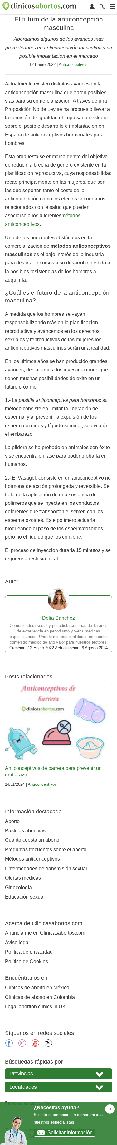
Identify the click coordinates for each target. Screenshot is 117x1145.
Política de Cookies (26, 961)
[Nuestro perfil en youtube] (35, 1045)
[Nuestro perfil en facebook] (9, 1045)
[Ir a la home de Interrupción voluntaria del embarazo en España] (39, 7)
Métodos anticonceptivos (32, 859)
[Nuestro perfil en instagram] (22, 1045)
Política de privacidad (29, 951)
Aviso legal (17, 942)
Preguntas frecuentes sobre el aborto (45, 849)
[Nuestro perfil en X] (48, 1045)
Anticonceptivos (73, 64)
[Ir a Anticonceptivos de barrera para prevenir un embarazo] (58, 721)
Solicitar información (70, 1132)
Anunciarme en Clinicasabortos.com (45, 933)
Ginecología (18, 887)
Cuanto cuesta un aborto (32, 840)
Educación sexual (25, 896)
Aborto (12, 821)
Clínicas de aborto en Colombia (40, 997)
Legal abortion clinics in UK (35, 1006)
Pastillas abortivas (25, 830)
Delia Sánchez (58, 618)
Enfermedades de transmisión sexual (46, 868)
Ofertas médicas (23, 878)
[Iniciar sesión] (92, 7)
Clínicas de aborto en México (37, 987)
